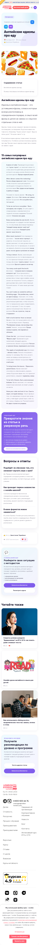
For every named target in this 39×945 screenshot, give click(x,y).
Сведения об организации (27, 808)
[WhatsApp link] (5, 802)
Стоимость (7, 812)
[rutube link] (7, 900)
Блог (23, 824)
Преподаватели (10, 826)
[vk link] (7, 893)
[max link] (15, 893)
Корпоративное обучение (28, 814)
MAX (11, 26)
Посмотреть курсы (19, 590)
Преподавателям (10, 830)
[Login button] (31, 7)
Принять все (19, 941)
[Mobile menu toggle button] (35, 7)
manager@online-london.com (19, 804)
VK (32, 22)
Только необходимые (19, 936)
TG (6, 26)
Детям (5, 807)
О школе (6, 854)
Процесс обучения (11, 821)
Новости (25, 819)
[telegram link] (24, 893)
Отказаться (19, 932)
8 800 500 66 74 (21, 801)
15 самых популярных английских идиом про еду (19, 91)
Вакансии (7, 859)
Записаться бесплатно (19, 585)
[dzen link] (15, 900)
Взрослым (7, 840)
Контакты (26, 829)
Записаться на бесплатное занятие (16, 448)
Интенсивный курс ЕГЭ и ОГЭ (29, 834)
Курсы (5, 845)
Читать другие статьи (19, 765)
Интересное (9, 17)
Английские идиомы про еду (13, 87)
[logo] (10, 787)
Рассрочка (7, 816)
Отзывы (6, 849)
